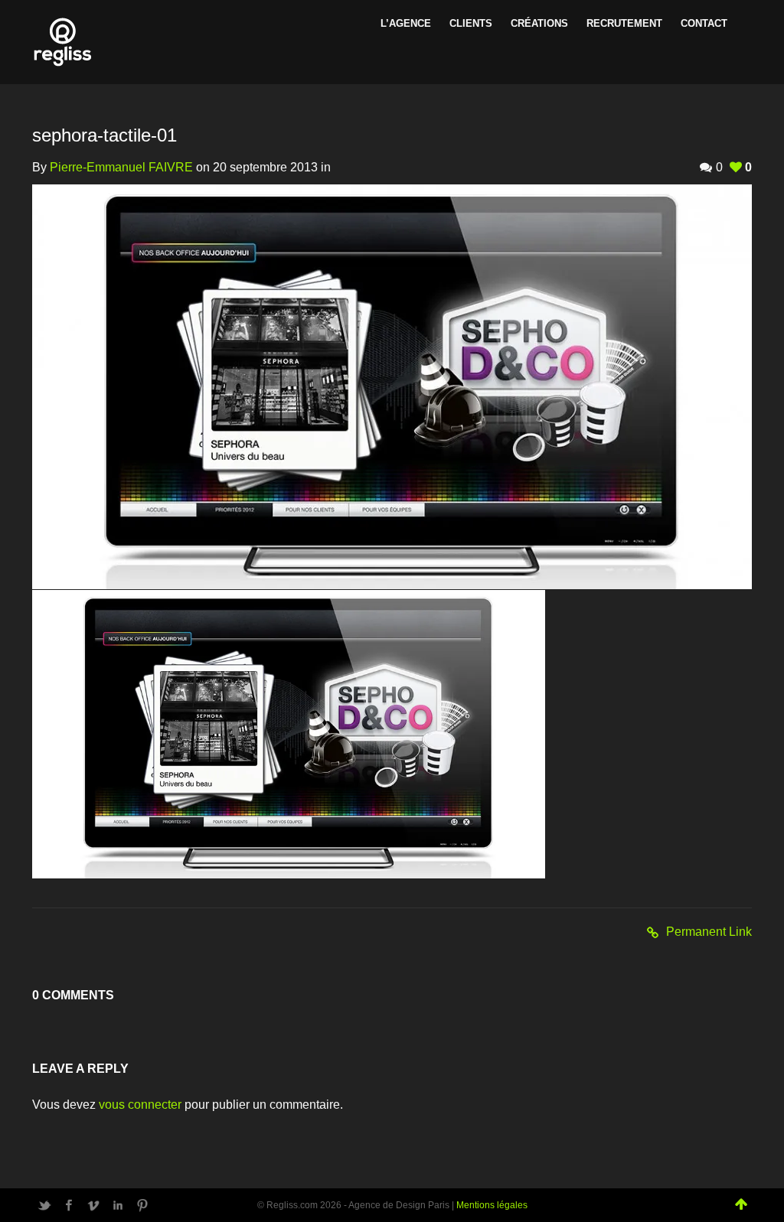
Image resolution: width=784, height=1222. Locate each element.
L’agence (406, 23)
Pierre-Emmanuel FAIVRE (121, 167)
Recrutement (624, 23)
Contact (704, 23)
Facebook (69, 1205)
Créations (539, 23)
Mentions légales (492, 1205)
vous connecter (140, 1104)
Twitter (44, 1205)
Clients (470, 23)
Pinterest (142, 1205)
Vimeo (93, 1205)
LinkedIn (118, 1205)
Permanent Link (709, 931)
